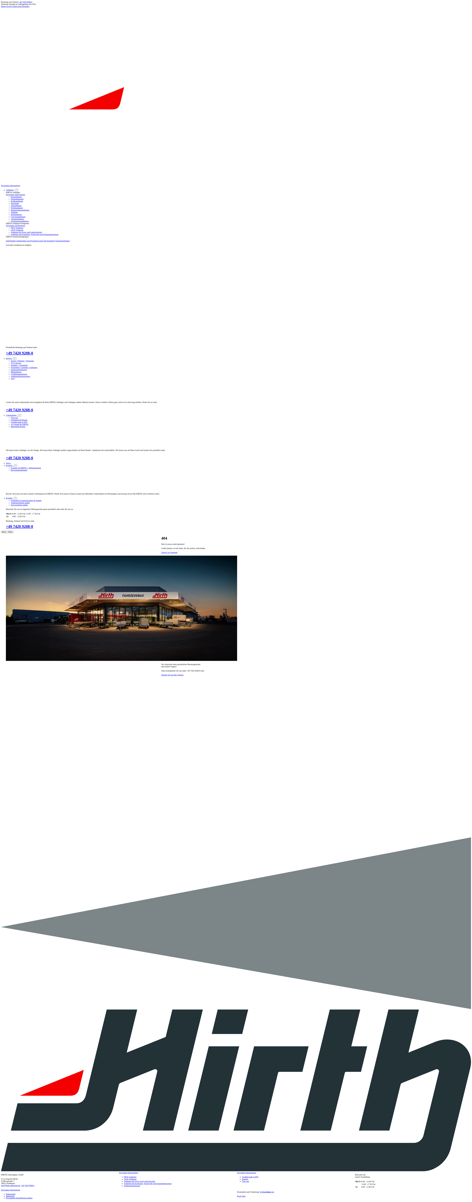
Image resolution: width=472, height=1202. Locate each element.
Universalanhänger (18, 217)
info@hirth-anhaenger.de (10, 1186)
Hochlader (15, 203)
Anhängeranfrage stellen (20, 503)
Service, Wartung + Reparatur (22, 361)
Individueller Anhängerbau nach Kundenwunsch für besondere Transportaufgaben (38, 241)
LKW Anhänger (17, 230)
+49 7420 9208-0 (25, 2)
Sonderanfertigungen (19, 370)
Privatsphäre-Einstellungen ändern (19, 1198)
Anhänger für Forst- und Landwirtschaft (26, 232)
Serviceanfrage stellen (19, 505)
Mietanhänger (16, 372)
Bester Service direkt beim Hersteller (15, 6)
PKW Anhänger (17, 228)
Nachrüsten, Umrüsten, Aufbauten (24, 367)
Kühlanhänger (16, 215)
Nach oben (241, 1196)
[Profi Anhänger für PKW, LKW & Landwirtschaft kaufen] (236, 183)
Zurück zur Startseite (169, 552)
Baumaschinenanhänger (20, 210)
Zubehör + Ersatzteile (19, 365)
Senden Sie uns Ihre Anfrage (172, 675)
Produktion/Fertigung (19, 420)
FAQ (13, 379)
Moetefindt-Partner (18, 427)
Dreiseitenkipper (17, 199)
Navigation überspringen (10, 186)
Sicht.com (267, 1192)
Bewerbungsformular (19, 470)
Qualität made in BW (19, 422)
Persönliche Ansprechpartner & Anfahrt (26, 501)
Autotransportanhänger (20, 221)
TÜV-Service (16, 363)
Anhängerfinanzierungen (20, 376)
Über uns (14, 418)
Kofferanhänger (17, 201)
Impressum (10, 1196)
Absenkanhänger (17, 219)
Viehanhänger (16, 206)
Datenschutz (10, 1194)
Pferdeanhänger (17, 208)
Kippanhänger (16, 197)
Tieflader (14, 212)
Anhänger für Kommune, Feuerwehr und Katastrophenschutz (35, 234)
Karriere (245, 1179)
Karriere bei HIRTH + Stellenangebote (26, 468)
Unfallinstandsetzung (19, 374)
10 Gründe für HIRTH (19, 424)
